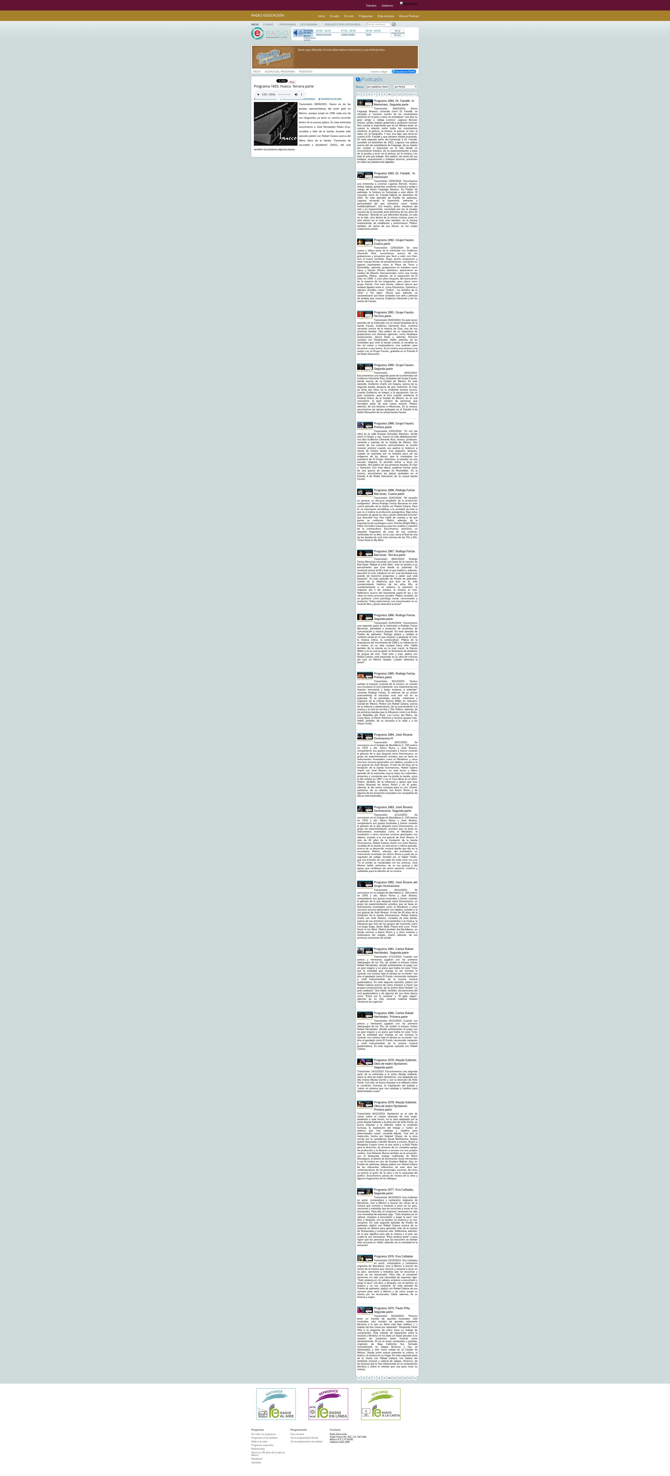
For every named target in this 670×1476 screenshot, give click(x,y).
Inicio (321, 16)
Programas (366, 16)
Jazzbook (256, 1462)
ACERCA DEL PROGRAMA (280, 71)
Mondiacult (256, 1458)
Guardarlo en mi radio (331, 98)
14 (409, 94)
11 (394, 94)
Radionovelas (258, 1449)
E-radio (334, 16)
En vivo (349, 16)
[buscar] (408, 4)
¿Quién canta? (348, 34)
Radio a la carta (259, 1441)
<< (359, 94)
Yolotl (368, 34)
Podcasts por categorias (342, 24)
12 (399, 94)
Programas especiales (262, 1445)
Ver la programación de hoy (397, 33)
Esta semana (386, 16)
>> (414, 94)
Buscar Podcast (409, 16)
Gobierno (387, 5)
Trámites (371, 5)
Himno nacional (323, 34)
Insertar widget (379, 71)
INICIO (256, 71)
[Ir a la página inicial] (249, 5)
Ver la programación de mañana (306, 1441)
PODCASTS (305, 71)
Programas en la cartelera (264, 1438)
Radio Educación (267, 15)
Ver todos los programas (263, 1434)
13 (404, 94)
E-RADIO (268, 24)
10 (389, 94)
